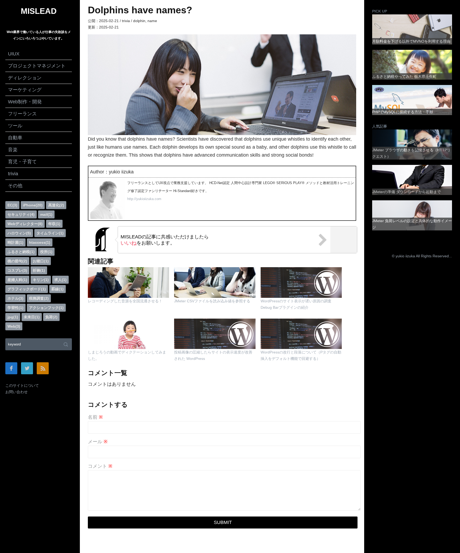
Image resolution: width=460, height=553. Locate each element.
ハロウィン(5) (19, 233)
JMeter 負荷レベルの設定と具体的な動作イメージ (412, 224)
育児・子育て (22, 161)
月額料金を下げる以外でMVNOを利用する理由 (411, 41)
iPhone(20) (33, 205)
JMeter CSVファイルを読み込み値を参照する (212, 301)
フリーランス (22, 113)
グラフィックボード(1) (26, 289)
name (152, 21)
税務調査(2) (39, 298)
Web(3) (13, 326)
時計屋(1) (15, 242)
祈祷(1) (39, 270)
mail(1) (46, 214)
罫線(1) (57, 289)
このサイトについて (22, 385)
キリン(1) (41, 280)
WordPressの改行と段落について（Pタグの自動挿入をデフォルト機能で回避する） (301, 355)
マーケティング (25, 89)
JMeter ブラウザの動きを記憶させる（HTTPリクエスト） (411, 153)
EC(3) (12, 205)
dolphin (139, 21)
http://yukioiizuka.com (144, 199)
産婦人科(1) (17, 280)
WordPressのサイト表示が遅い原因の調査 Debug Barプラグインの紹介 (296, 304)
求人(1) (60, 280)
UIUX (13, 53)
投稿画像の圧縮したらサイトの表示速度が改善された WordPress (213, 355)
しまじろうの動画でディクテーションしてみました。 (127, 355)
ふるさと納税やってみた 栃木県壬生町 (404, 76)
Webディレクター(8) (25, 224)
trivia (13, 173)
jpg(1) (12, 317)
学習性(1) (15, 308)
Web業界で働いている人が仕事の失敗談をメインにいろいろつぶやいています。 (39, 35)
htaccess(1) (39, 242)
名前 (95, 417)
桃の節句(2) (17, 261)
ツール (15, 125)
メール (98, 441)
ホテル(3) (15, 298)
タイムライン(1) (50, 233)
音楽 (13, 149)
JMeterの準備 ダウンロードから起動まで (406, 192)
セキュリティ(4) (21, 214)
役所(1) (46, 252)
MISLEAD (39, 11)
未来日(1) (32, 317)
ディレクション (25, 77)
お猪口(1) (41, 261)
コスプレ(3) (17, 270)
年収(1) (54, 224)
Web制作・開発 (25, 101)
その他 (15, 185)
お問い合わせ (16, 392)
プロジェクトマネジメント (36, 65)
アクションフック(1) (46, 308)
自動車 (15, 137)
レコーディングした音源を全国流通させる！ (125, 301)
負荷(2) (51, 317)
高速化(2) (56, 205)
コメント (100, 466)
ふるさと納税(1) (21, 252)
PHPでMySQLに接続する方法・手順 (402, 112)
